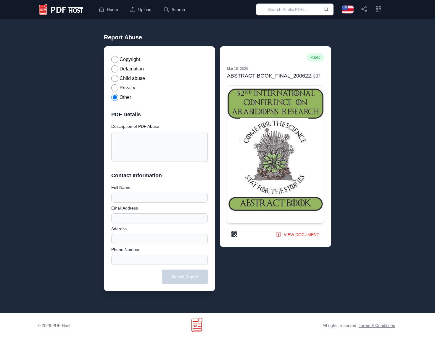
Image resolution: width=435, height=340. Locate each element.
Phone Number (125, 249)
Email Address (124, 208)
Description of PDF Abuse (135, 126)
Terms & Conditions (377, 325)
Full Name (120, 187)
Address (119, 228)
